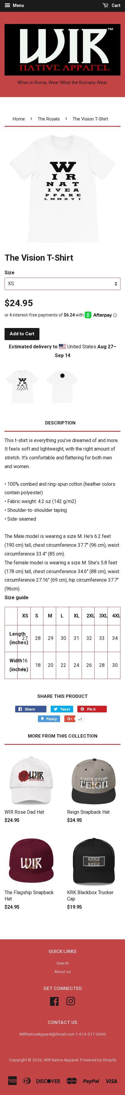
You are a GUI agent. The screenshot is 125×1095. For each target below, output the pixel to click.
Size (10, 272)
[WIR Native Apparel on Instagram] (70, 1000)
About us (62, 971)
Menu (18, 5)
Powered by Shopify (98, 1059)
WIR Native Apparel (61, 1059)
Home (19, 119)
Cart (115, 5)
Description (60, 423)
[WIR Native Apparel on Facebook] (54, 1000)
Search (62, 963)
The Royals (49, 119)
